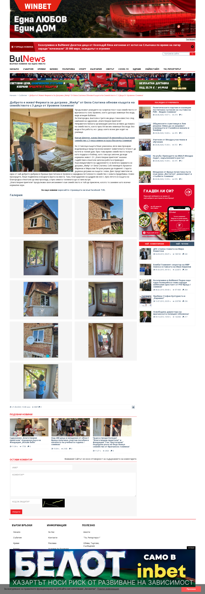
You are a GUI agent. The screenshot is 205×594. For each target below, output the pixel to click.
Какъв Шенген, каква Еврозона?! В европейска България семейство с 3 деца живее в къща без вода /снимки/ (105, 139)
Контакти (52, 537)
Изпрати (16, 511)
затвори (191, 548)
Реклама (52, 543)
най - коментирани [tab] (154, 244)
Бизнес (54, 69)
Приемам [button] (191, 589)
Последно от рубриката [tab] (167, 102)
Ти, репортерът (172, 69)
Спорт (82, 69)
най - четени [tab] (182, 244)
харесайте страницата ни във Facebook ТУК (81, 190)
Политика (68, 69)
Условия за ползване (58, 548)
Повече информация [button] (108, 589)
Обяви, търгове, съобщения (91, 544)
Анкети (86, 532)
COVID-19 (123, 69)
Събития (23, 95)
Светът (110, 69)
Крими (16, 543)
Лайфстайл (152, 69)
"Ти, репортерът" (91, 537)
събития (28, 69)
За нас (51, 532)
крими (42, 69)
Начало (14, 69)
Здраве (137, 69)
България (96, 69)
